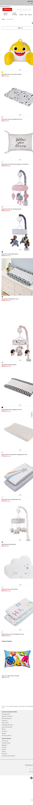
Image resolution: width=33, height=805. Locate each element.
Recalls (3, 729)
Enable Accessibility (5, 6)
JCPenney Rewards (6, 718)
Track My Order (6, 714)
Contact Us (4, 720)
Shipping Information (7, 725)
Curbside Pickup (6, 743)
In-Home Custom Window (8, 756)
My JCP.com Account (7, 716)
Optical (4, 751)
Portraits (4, 749)
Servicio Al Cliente (6, 735)
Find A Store (5, 740)
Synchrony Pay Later (7, 727)
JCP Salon (4, 747)
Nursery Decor (21, 706)
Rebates (4, 733)
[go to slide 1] (19, 69)
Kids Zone (4, 753)
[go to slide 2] (21, 69)
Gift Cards (4, 731)
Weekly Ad (4, 745)
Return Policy (5, 722)
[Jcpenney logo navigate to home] (7, 9)
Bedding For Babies (13, 706)
